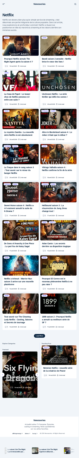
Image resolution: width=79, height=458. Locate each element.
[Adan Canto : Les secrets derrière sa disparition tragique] (58, 230)
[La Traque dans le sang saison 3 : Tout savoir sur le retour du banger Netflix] (20, 154)
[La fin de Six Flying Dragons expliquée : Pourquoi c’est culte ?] (19, 375)
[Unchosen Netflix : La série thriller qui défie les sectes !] (58, 81)
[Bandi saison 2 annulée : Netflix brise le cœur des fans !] (58, 45)
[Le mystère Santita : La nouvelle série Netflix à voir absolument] (20, 119)
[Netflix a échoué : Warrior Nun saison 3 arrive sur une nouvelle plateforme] (20, 265)
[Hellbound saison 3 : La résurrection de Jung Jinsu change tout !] (58, 192)
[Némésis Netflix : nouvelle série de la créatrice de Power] (59, 355)
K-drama (45, 111)
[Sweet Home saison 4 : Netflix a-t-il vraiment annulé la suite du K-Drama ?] (20, 192)
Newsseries (39, 4)
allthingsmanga (16, 433)
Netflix (6, 37)
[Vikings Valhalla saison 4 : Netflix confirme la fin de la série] (58, 154)
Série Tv (52, 222)
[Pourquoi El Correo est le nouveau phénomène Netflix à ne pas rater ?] (58, 265)
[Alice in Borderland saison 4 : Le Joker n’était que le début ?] (58, 119)
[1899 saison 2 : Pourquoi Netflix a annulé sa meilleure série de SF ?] (58, 303)
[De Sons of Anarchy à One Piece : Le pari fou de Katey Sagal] (20, 230)
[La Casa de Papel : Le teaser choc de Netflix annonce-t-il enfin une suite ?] (20, 81)
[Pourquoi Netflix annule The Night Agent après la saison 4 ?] (20, 45)
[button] (3, 4)
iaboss (27, 433)
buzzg (34, 433)
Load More (39, 336)
